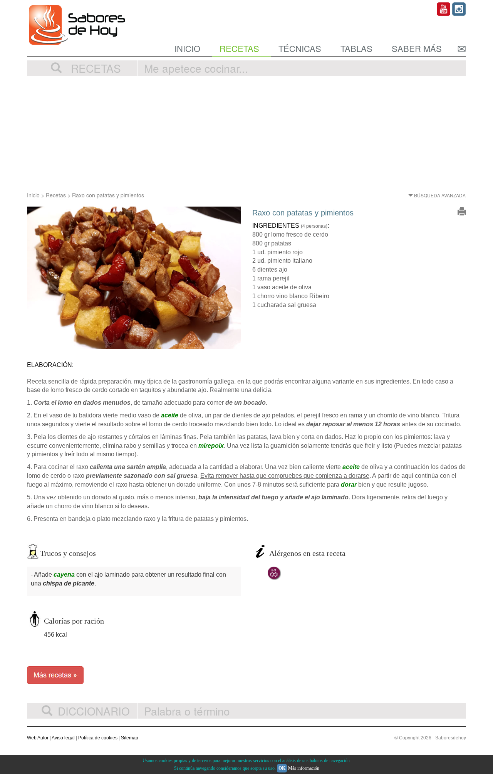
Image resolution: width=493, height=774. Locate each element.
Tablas (356, 48)
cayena (64, 574)
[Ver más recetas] (55, 674)
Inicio (187, 48)
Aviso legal (63, 738)
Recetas (239, 48)
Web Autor (38, 738)
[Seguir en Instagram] (459, 8)
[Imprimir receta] (462, 213)
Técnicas (299, 48)
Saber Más (417, 48)
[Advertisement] (246, 133)
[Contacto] (461, 48)
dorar (349, 484)
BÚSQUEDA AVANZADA (439, 195)
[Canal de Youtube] (444, 8)
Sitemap (129, 738)
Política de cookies (97, 738)
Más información (303, 768)
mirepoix (211, 445)
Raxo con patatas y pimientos (108, 195)
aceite (169, 415)
